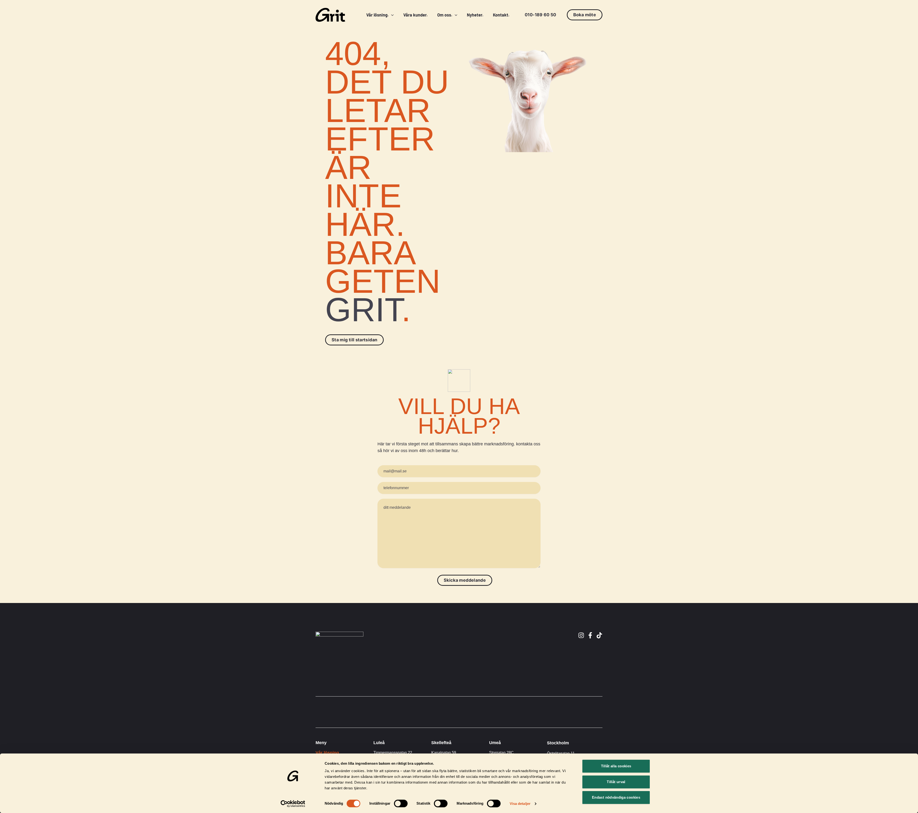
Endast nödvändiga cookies (616, 797)
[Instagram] (581, 635)
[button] (540, 15)
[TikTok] (599, 635)
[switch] (401, 803)
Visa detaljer (520, 804)
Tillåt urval (616, 782)
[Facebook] (590, 635)
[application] (391, 15)
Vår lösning (327, 752)
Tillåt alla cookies (616, 766)
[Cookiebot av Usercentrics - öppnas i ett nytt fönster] (293, 803)
